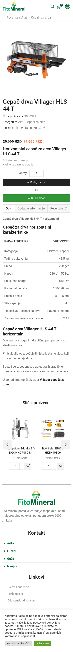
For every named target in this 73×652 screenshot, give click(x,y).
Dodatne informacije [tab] (31, 208)
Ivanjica (12, 566)
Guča (10, 558)
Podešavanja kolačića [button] (18, 643)
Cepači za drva (41, 17)
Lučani (11, 551)
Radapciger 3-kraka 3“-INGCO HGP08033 (20, 450)
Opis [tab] (9, 208)
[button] (27, 466)
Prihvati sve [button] (42, 643)
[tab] (9, 208)
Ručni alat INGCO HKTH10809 (53, 450)
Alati (24, 17)
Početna (12, 17)
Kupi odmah (38, 198)
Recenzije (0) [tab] (58, 208)
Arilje (10, 543)
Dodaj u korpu (38, 182)
